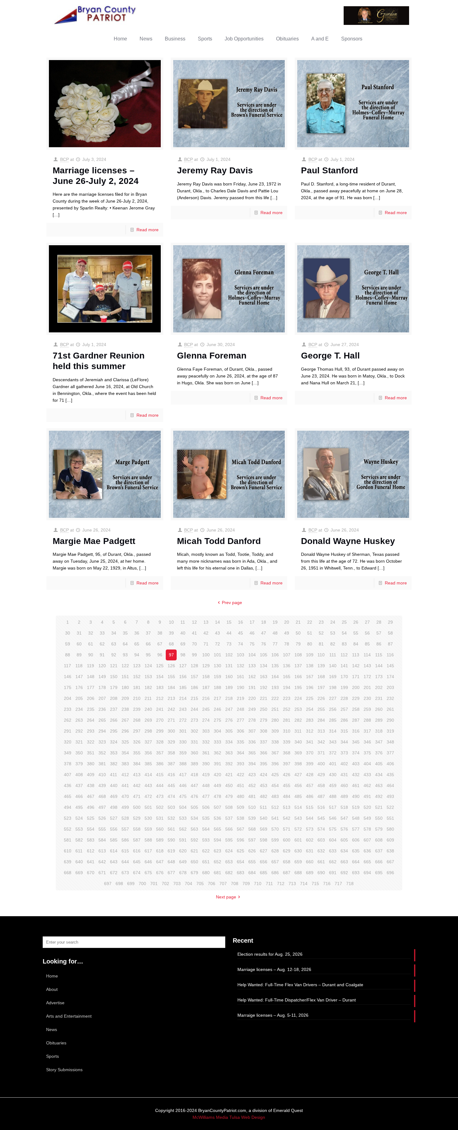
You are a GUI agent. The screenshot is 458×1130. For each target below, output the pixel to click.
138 (309, 665)
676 (160, 872)
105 (263, 654)
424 (263, 774)
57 (378, 633)
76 (263, 643)
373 (344, 752)
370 (309, 752)
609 (390, 839)
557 (125, 829)
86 (378, 643)
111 (332, 654)
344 (344, 741)
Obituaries (56, 1042)
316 (356, 731)
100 (206, 654)
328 (160, 741)
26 (355, 622)
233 (67, 709)
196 (309, 687)
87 (390, 643)
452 (252, 785)
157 (194, 676)
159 (217, 676)
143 (367, 665)
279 (263, 720)
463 (379, 785)
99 (194, 654)
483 (275, 796)
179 (113, 687)
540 (263, 818)
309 (275, 731)
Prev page (232, 602)
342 (321, 741)
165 (286, 676)
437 (79, 785)
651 (206, 861)
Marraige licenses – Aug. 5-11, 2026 (272, 1015)
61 (90, 643)
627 (263, 850)
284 (321, 720)
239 (137, 709)
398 (298, 763)
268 (137, 720)
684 (252, 872)
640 (79, 861)
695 (379, 872)
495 (79, 807)
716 (327, 883)
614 (113, 850)
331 (194, 741)
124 (148, 665)
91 (102, 654)
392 (229, 763)
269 (148, 720)
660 (309, 861)
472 (148, 796)
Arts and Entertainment (69, 1016)
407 (67, 774)
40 (182, 633)
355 (137, 752)
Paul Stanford (329, 170)
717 (338, 883)
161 (240, 676)
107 (286, 654)
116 (390, 654)
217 (217, 698)
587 (137, 839)
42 (205, 633)
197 (321, 687)
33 (102, 633)
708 (234, 883)
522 (390, 807)
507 (217, 807)
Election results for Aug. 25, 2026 (270, 954)
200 (356, 687)
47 (263, 633)
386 (160, 763)
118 (79, 665)
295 (113, 731)
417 (183, 774)
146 (67, 676)
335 (240, 741)
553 (79, 829)
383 (125, 763)
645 (137, 861)
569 (263, 829)
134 (263, 665)
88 (67, 654)
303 (206, 731)
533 (183, 818)
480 (240, 796)
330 (183, 741)
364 (240, 752)
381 (102, 763)
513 (286, 807)
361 (206, 752)
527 (113, 818)
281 (286, 720)
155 (171, 676)
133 (252, 665)
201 (367, 687)
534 (194, 818)
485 (298, 796)
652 (217, 861)
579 (379, 829)
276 (229, 720)
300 (171, 731)
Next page (226, 896)
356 (148, 752)
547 (344, 818)
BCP (64, 159)
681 (217, 872)
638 (390, 850)
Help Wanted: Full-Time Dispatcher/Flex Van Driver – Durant (296, 999)
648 (171, 861)
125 (160, 665)
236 (102, 709)
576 (344, 829)
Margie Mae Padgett (94, 541)
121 (113, 665)
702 (165, 883)
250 (263, 709)
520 (367, 807)
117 (67, 665)
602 (309, 839)
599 (275, 839)
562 (183, 829)
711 (269, 883)
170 (344, 676)
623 (217, 850)
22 (309, 622)
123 (137, 665)
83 (344, 643)
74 (240, 643)
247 (229, 709)
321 (79, 741)
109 (309, 654)
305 (229, 731)
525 (90, 818)
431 (344, 774)
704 (188, 883)
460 (344, 785)
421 (229, 774)
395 (263, 763)
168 (321, 676)
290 (390, 720)
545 (321, 818)
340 (298, 741)
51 (309, 633)
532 (171, 818)
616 (137, 850)
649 (183, 861)
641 (90, 861)
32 (90, 633)
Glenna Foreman (211, 355)
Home (52, 975)
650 (194, 861)
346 (367, 741)
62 (102, 643)
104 (252, 654)
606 (356, 839)
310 (286, 731)
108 (298, 654)
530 (148, 818)
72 (217, 643)
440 (113, 785)
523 (67, 818)
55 (355, 633)
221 (263, 698)
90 (90, 654)
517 (332, 807)
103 (240, 654)
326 (137, 741)
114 (367, 654)
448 (206, 785)
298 (148, 731)
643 (113, 861)
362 (217, 752)
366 (263, 752)
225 (309, 698)
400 (321, 763)
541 (275, 818)
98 (182, 654)
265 (102, 720)
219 (240, 698)
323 (102, 741)
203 (390, 687)
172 (367, 676)
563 (194, 829)
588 (148, 839)
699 (131, 883)
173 (379, 676)
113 (355, 654)
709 (246, 883)
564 (206, 829)
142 (356, 665)
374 (356, 752)
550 (379, 818)
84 (355, 643)
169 (332, 676)
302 (194, 731)
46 (252, 633)
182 (148, 687)
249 (252, 709)
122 (125, 665)
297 (137, 731)
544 (309, 818)
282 (298, 720)
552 (67, 829)
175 (67, 687)
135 (275, 665)
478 (217, 796)
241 (160, 709)
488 (332, 796)
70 (194, 643)
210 (137, 698)
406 (390, 763)
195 (298, 687)
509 (240, 807)
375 (367, 752)
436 (67, 785)
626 (252, 850)
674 (137, 872)
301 (183, 731)
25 (344, 622)
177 (90, 687)
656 (263, 861)
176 (79, 687)
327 (148, 741)
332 (206, 741)
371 (321, 752)
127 (183, 665)
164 (275, 676)
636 (367, 850)
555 (102, 829)
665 (367, 861)
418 (194, 774)
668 (67, 872)
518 (344, 807)
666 (379, 861)
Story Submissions (64, 1069)
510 (252, 807)
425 (275, 774)
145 (390, 665)
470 (125, 796)
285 (332, 720)
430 (332, 774)
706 (211, 883)
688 (298, 872)
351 (90, 752)
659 (298, 861)
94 (136, 654)
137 (298, 665)
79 (298, 643)
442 (137, 785)
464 (390, 785)
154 (160, 676)
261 (390, 709)
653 (229, 861)
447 (194, 785)
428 (309, 774)
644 (125, 861)
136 (286, 665)
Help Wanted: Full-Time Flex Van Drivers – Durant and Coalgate (300, 984)
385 (148, 763)
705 (200, 883)
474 (171, 796)
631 (309, 850)
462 (367, 785)
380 (90, 763)
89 (79, 654)
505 (194, 807)
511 (263, 807)
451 (240, 785)
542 (286, 818)
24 (332, 622)
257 (344, 709)
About (52, 989)
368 (286, 752)
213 (171, 698)
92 (113, 654)
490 (356, 796)
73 (229, 643)
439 (102, 785)
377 (390, 752)
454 (275, 785)
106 (275, 654)
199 (344, 687)
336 (252, 741)
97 (171, 654)
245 (206, 709)
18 (263, 622)
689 (309, 872)
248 (240, 709)
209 (125, 698)
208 (113, 698)
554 (90, 829)
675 (148, 872)
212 (160, 698)
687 (286, 872)
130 (217, 665)
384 (137, 763)
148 (90, 676)
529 (137, 818)
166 (298, 676)
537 (229, 818)
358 (171, 752)
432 (356, 774)
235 (90, 709)
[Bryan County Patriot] (95, 15)
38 (159, 633)
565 (217, 829)
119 (90, 665)
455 (286, 785)
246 (217, 709)
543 (298, 818)
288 (367, 720)
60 (79, 643)
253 (298, 709)
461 (356, 785)
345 (356, 741)
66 (148, 643)
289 (379, 720)
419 (206, 774)
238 (125, 709)
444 (160, 785)
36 (136, 633)
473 (160, 796)
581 (67, 839)
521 (379, 807)
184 (171, 687)
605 (344, 839)
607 (367, 839)
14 (217, 622)
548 (356, 818)
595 (229, 839)
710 (257, 883)
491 (367, 796)
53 (332, 633)
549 (367, 818)
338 (275, 741)
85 (367, 643)
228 (344, 698)
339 (286, 741)
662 (332, 861)
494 (67, 807)
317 (367, 731)
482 (263, 796)
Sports (52, 1056)
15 (229, 622)
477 (206, 796)
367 (275, 752)
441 (125, 785)
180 (125, 687)
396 (275, 763)
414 (148, 774)
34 (113, 633)
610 (67, 850)
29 (390, 622)
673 (125, 872)
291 (67, 731)
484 (286, 796)
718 (350, 883)
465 (67, 796)
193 (275, 687)
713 (292, 883)
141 (344, 665)
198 (332, 687)
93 (125, 654)
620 (183, 850)
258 (356, 709)
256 (332, 709)
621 (194, 850)
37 (148, 633)
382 (113, 763)
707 (223, 883)
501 (148, 807)
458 (321, 785)
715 (315, 883)
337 (263, 741)
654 (240, 861)
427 (298, 774)
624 (229, 850)
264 (90, 720)
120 (102, 665)
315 (344, 731)
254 (309, 709)
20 (286, 622)
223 (286, 698)
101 (217, 654)
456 (298, 785)
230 (367, 698)
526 (102, 818)
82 (332, 643)
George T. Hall (330, 355)
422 (240, 774)
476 (194, 796)
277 (240, 720)
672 (113, 872)
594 (217, 839)
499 (125, 807)
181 (137, 687)
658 (286, 861)
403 (356, 763)
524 (79, 818)
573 (309, 829)
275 (217, 720)
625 (240, 850)
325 (125, 741)
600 (286, 839)
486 (309, 796)
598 (263, 839)
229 (356, 698)
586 (125, 839)
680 (206, 872)
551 (390, 818)
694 (367, 872)
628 (275, 850)
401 (332, 763)
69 (182, 643)
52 (321, 633)
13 (205, 622)
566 (229, 829)
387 (171, 763)
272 (183, 720)
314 (332, 731)
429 (321, 774)
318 (379, 731)
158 (206, 676)
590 (171, 839)
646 (148, 861)
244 (194, 709)
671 (102, 872)
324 (113, 741)
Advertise (55, 1002)
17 (252, 622)
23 (321, 622)
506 (206, 807)
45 (240, 633)
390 (206, 763)
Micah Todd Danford (219, 541)
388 (183, 763)
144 (379, 665)
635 (356, 850)
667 (390, 861)
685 (263, 872)
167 (309, 676)
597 (252, 839)
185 (183, 687)
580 (390, 829)
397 (286, 763)
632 (321, 850)
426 (286, 774)
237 (113, 709)
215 (194, 698)
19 (275, 622)
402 (344, 763)
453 (263, 785)
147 (79, 676)
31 (79, 633)
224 (298, 698)
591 (183, 839)
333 (217, 741)
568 (252, 829)
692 (344, 872)
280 (275, 720)
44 (229, 633)
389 (194, 763)
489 (344, 796)
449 (217, 785)
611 (79, 850)
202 (379, 687)
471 (137, 796)
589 (160, 839)
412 (125, 774)
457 (309, 785)
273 (194, 720)
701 (154, 883)
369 (298, 752)
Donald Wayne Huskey (348, 541)
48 (275, 633)
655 (252, 861)
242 (171, 709)
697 (108, 883)
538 (240, 818)
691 (332, 872)
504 (183, 807)
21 (298, 622)
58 (390, 633)
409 (90, 774)
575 (332, 829)
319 (390, 731)
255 (321, 709)
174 (390, 676)
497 (102, 807)
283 (309, 720)
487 (321, 796)
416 (171, 774)
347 (379, 741)
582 (79, 839)
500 (137, 807)
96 (159, 654)
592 (194, 839)
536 (217, 818)
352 (102, 752)
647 (160, 861)
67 (159, 643)
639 (67, 861)
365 (252, 752)
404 (367, 763)
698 (119, 883)
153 (148, 676)
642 (102, 861)
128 (194, 665)
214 (183, 698)
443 (148, 785)
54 (344, 633)
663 (344, 861)
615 (125, 850)
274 (206, 720)
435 (390, 774)
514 (298, 807)
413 (137, 774)
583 (90, 839)
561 (171, 829)
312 (309, 731)
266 (113, 720)
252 (286, 709)
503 (171, 807)
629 (286, 850)
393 (240, 763)
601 (298, 839)
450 (229, 785)
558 (137, 829)
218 (229, 698)
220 (252, 698)
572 (298, 829)
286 (344, 720)
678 (183, 872)
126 (171, 665)
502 (160, 807)
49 (286, 633)
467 (90, 796)
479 (229, 796)
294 (102, 731)
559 (148, 829)
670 (90, 872)
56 (367, 633)
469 (113, 796)
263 (79, 720)
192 (263, 687)
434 (379, 774)
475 (183, 796)
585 (113, 839)
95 (148, 654)
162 (252, 676)
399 (309, 763)
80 (309, 643)
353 (113, 752)
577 (356, 829)
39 (171, 633)
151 (125, 676)
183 (160, 687)
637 (379, 850)
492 (379, 796)
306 (240, 731)
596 (240, 839)
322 (90, 741)
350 (79, 752)
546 (332, 818)
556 (113, 829)
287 (356, 720)
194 (286, 687)
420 (217, 774)
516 (321, 807)
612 (90, 850)
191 (252, 687)
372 (332, 752)
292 (79, 731)
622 (206, 850)
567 (240, 829)
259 (367, 709)
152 (137, 676)
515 (309, 807)
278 (252, 720)
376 (379, 752)
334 (229, 741)
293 (90, 731)
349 (67, 752)
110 (321, 654)
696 (390, 872)
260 (379, 709)
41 (194, 633)
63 (113, 643)
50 (298, 633)
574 (321, 829)
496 (90, 807)
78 (286, 643)
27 (367, 622)
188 (217, 687)
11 (182, 622)
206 (90, 698)
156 (183, 676)
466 (79, 796)
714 (304, 883)
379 (79, 763)
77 (275, 643)
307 (252, 731)
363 (229, 752)
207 (102, 698)
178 (102, 687)
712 (280, 883)
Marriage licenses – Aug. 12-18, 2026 (274, 969)
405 (379, 763)
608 (379, 839)
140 (332, 665)
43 (217, 633)
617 (148, 850)
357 (160, 752)
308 (263, 731)
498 (113, 807)
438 (90, 785)
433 (367, 774)
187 (206, 687)
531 (160, 818)
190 (240, 687)
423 (252, 774)
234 (79, 709)
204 (67, 698)
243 (183, 709)
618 (160, 850)
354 (125, 752)
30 (67, 633)
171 (356, 676)
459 (332, 785)
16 (240, 622)
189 (229, 687)
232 (390, 698)
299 (160, 731)
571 (286, 829)
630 (298, 850)
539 (252, 818)
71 (205, 643)
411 (113, 774)
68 (171, 643)
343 (332, 741)
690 (321, 872)
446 (183, 785)
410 (102, 774)
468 (102, 796)
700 (142, 883)
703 (177, 883)
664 (356, 861)
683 (240, 872)
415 (160, 774)
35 (125, 633)
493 (390, 796)
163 (263, 676)
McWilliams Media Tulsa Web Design (229, 1117)
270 (160, 720)
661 (321, 861)
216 (206, 698)
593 (206, 839)
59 (67, 643)
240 (148, 709)
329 (171, 741)
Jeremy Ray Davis (215, 170)
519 (356, 807)
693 (356, 872)
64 (125, 643)
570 (275, 829)
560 (160, 829)
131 (229, 665)
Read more (147, 229)
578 (367, 829)
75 (252, 643)
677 (171, 872)
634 (344, 850)
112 (344, 654)
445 (171, 785)
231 (379, 698)
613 (102, 850)
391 (217, 763)
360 (194, 752)
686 (275, 872)
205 (79, 698)
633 (332, 850)
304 (217, 731)
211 (148, 698)
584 (102, 839)
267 (125, 720)
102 (229, 654)
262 (67, 720)
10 (171, 622)
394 (252, 763)
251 (275, 709)
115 (378, 654)
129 (206, 665)
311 (298, 731)
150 (113, 676)
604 (332, 839)
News (51, 1029)
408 (79, 774)
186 (194, 687)
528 (125, 818)
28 (378, 622)
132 (240, 665)
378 (67, 763)
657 (275, 861)
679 (194, 872)
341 (309, 741)
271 (171, 720)
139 (321, 665)
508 (229, 807)
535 (206, 818)
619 (171, 850)
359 (183, 752)
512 (275, 807)
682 (229, 872)
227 (332, 698)
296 (125, 731)
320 (67, 741)
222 (275, 698)
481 (252, 796)
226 (321, 698)
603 (321, 839)
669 (79, 872)
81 (321, 643)
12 (194, 622)
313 (321, 731)
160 (229, 676)
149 (102, 676)
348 (390, 741)
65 (136, 643)
